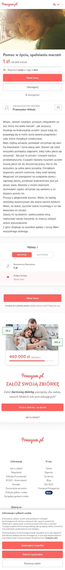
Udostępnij (32, 87)
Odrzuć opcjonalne (33, 554)
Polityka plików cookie (16, 492)
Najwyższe (42, 254)
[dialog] (32, 540)
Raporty (49, 472)
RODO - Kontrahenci (16, 480)
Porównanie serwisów (16, 488)
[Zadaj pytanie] (58, 107)
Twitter (17, 447)
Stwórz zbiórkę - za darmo (32, 407)
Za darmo (48, 476)
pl (54, 4)
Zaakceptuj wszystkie (32, 545)
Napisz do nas (54, 305)
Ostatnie (22, 254)
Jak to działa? (32, 417)
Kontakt (16, 484)
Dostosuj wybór (32, 563)
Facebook (6, 447)
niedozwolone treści (38, 305)
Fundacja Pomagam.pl (48, 488)
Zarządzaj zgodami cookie (16, 496)
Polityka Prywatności (16, 476)
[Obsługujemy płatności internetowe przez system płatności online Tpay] (49, 492)
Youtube (58, 447)
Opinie (49, 468)
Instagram (27, 447)
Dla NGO (48, 484)
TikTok (48, 447)
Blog (49, 480)
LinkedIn (38, 447)
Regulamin (16, 472)
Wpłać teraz (32, 77)
